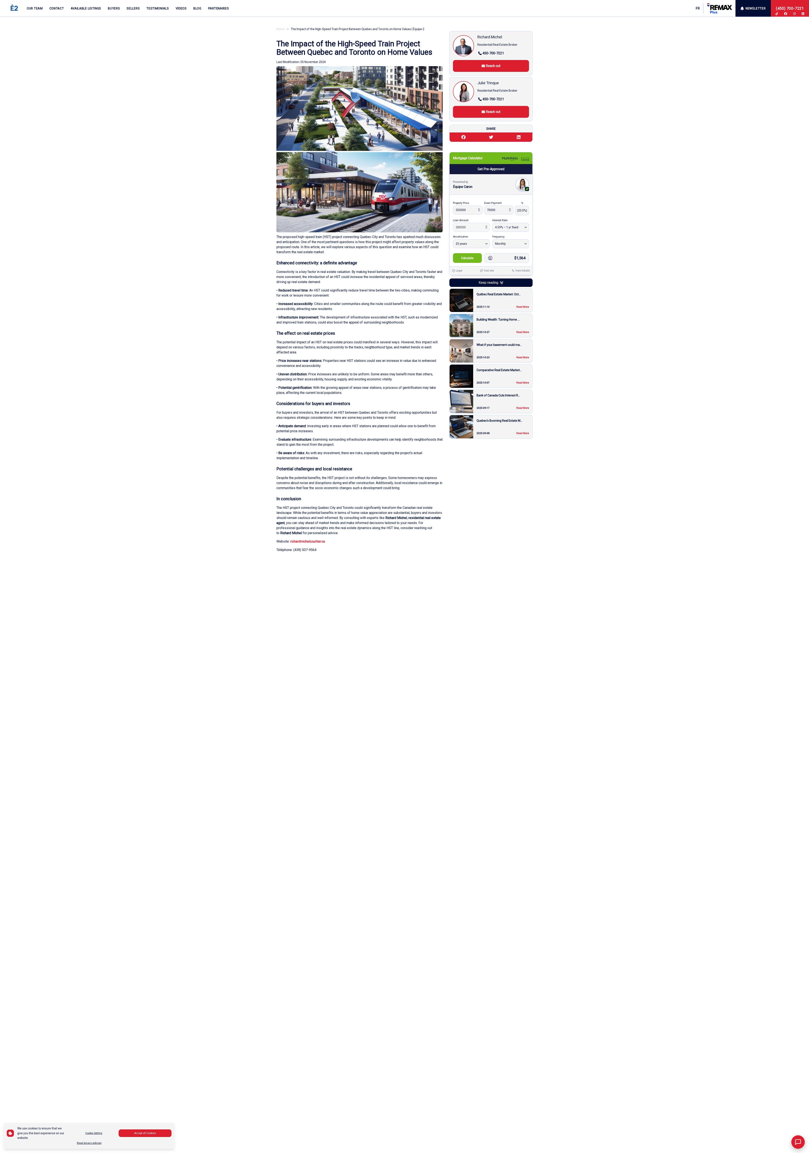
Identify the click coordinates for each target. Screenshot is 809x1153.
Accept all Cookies (145, 1133)
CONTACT (57, 8)
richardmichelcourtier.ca (307, 541)
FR (698, 8)
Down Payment (493, 203)
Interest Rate (500, 220)
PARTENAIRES (218, 8)
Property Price (461, 203)
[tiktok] (777, 14)
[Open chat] (798, 1142)
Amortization (460, 236)
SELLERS (133, 8)
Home (280, 29)
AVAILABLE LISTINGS (86, 8)
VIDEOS (181, 8)
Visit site (489, 270)
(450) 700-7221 (790, 8)
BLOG (197, 8)
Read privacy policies (89, 1143)
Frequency (498, 236)
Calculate (467, 258)
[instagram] (794, 14)
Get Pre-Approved (491, 169)
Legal (459, 270)
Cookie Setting (93, 1133)
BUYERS (114, 8)
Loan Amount (461, 220)
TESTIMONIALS (157, 8)
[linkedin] (803, 14)
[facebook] (785, 14)
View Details (522, 270)
